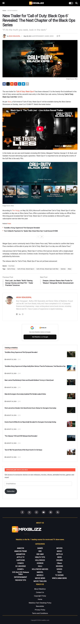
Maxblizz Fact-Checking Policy (40, 603)
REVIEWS (59, 566)
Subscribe (10, 491)
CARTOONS (20, 560)
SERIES (59, 569)
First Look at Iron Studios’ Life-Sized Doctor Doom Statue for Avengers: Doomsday (30, 408)
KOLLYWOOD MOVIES (40, 569)
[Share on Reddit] (12, 84)
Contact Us (40, 592)
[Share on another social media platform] (27, 84)
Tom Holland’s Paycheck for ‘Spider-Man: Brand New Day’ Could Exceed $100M (31, 231)
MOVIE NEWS (40, 578)
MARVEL (40, 572)
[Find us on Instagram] (36, 512)
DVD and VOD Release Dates (20, 573)
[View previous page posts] (38, 236)
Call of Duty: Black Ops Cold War (47, 269)
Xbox (9, 102)
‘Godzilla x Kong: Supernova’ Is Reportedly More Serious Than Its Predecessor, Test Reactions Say (35, 366)
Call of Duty (11, 269)
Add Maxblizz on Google (40, 337)
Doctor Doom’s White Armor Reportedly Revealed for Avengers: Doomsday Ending (30, 422)
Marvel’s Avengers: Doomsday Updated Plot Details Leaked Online (25, 394)
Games (63, 269)
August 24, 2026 (11, 387)
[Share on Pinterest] (15, 84)
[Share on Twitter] (8, 84)
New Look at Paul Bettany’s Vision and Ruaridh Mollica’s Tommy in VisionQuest (29, 380)
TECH (59, 572)
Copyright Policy (40, 596)
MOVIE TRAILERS (40, 581)
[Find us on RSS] (58, 512)
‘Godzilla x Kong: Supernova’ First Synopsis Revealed (22, 228)
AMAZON (20, 548)
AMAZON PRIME (20, 551)
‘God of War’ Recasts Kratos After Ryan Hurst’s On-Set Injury (23, 450)
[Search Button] (76, 3)
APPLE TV (20, 557)
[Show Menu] (3, 3)
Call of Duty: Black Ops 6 (25, 92)
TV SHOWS (59, 575)
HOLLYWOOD (40, 560)
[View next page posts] (41, 236)
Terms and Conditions (40, 613)
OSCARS (59, 560)
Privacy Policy (40, 610)
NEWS (52, 36)
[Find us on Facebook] (22, 512)
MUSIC (59, 551)
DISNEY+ (20, 569)
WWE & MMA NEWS (59, 578)
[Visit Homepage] (36, 3)
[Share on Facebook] (4, 84)
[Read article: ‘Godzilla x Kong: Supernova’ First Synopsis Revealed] (71, 354)
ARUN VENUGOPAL (14, 36)
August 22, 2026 (11, 429)
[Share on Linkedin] (19, 84)
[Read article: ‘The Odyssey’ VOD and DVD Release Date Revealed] (71, 438)
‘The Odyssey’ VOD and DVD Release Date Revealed (21, 436)
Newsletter (40, 606)
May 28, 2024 (27, 36)
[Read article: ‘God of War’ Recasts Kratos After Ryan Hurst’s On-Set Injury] (71, 452)
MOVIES (59, 548)
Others (59, 563)
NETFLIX (59, 554)
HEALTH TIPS (40, 557)
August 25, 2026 (11, 359)
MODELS (40, 575)
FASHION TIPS (20, 580)
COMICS (20, 563)
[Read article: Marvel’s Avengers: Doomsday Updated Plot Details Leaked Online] (71, 396)
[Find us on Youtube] (44, 512)
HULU (40, 566)
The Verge (16, 211)
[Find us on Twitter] (29, 512)
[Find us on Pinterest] (51, 512)
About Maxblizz (40, 589)
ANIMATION (20, 554)
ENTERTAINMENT (13, 10)
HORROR (40, 563)
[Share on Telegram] (23, 84)
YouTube (11, 266)
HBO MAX (40, 554)
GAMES (47, 36)
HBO (40, 551)
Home (4, 10)
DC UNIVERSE (20, 566)
